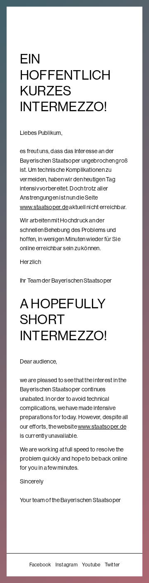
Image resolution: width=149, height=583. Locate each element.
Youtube (91, 565)
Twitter (112, 565)
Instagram (66, 565)
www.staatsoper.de (44, 207)
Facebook (40, 565)
